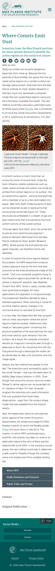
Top (48, 521)
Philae (5, 429)
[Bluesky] (16, 61)
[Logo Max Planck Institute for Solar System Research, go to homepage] (22, 9)
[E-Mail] (28, 61)
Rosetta (29, 109)
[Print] (34, 61)
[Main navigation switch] (50, 10)
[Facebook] (4, 61)
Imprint (15, 558)
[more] (26, 161)
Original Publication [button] (15, 506)
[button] (50, 147)
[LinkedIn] (10, 61)
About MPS (12, 470)
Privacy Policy (36, 558)
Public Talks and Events (19, 484)
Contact (27, 537)
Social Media (11, 524)
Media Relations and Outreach (23, 477)
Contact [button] (7, 497)
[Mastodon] (22, 61)
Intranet (27, 530)
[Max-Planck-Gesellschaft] (14, 549)
